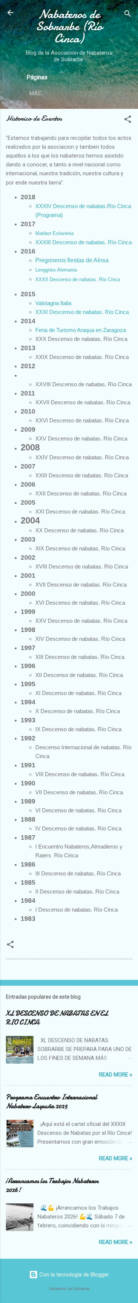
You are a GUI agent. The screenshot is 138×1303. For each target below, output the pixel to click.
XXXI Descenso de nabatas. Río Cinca (82, 312)
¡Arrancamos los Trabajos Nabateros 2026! (52, 1185)
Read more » (115, 1074)
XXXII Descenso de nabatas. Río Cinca (77, 279)
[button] (127, 120)
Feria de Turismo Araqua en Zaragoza (80, 330)
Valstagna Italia (53, 303)
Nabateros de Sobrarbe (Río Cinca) (69, 26)
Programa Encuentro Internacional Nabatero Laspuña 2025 (51, 1102)
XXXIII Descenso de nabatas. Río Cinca (83, 242)
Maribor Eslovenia (54, 233)
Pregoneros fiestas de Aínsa (72, 260)
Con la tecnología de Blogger (73, 1274)
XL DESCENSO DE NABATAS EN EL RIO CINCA (57, 1018)
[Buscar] (127, 15)
